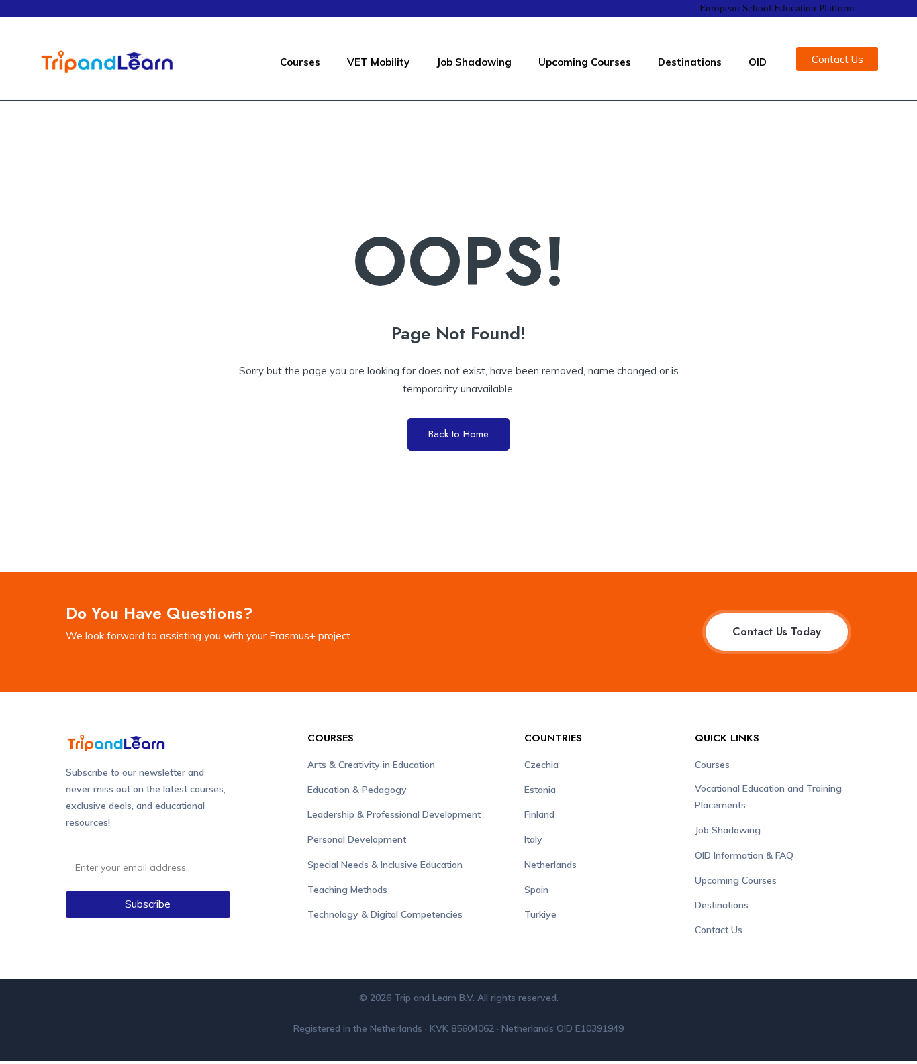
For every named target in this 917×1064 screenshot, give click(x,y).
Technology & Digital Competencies (385, 914)
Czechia (541, 765)
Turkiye (540, 914)
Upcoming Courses (584, 62)
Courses (300, 62)
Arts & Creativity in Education (371, 765)
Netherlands (550, 865)
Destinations (690, 62)
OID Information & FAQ (744, 855)
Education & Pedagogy (357, 790)
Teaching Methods (347, 890)
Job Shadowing (474, 62)
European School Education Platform (777, 8)
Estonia (540, 790)
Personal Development (356, 839)
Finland (539, 814)
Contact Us (718, 930)
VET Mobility (378, 62)
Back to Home (458, 434)
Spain (536, 890)
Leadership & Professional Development (394, 814)
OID (758, 62)
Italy (533, 839)
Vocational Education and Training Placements (768, 796)
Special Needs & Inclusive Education (385, 865)
